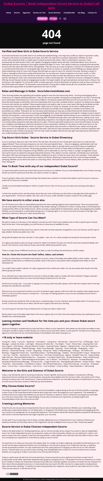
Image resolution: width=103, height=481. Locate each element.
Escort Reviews (55, 13)
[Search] (60, 18)
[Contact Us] (65, 18)
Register (43, 18)
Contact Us (92, 13)
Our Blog (81, 13)
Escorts (17, 13)
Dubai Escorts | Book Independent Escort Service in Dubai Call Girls (51, 6)
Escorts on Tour (39, 13)
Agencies (26, 13)
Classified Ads (69, 13)
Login (54, 18)
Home (8, 13)
